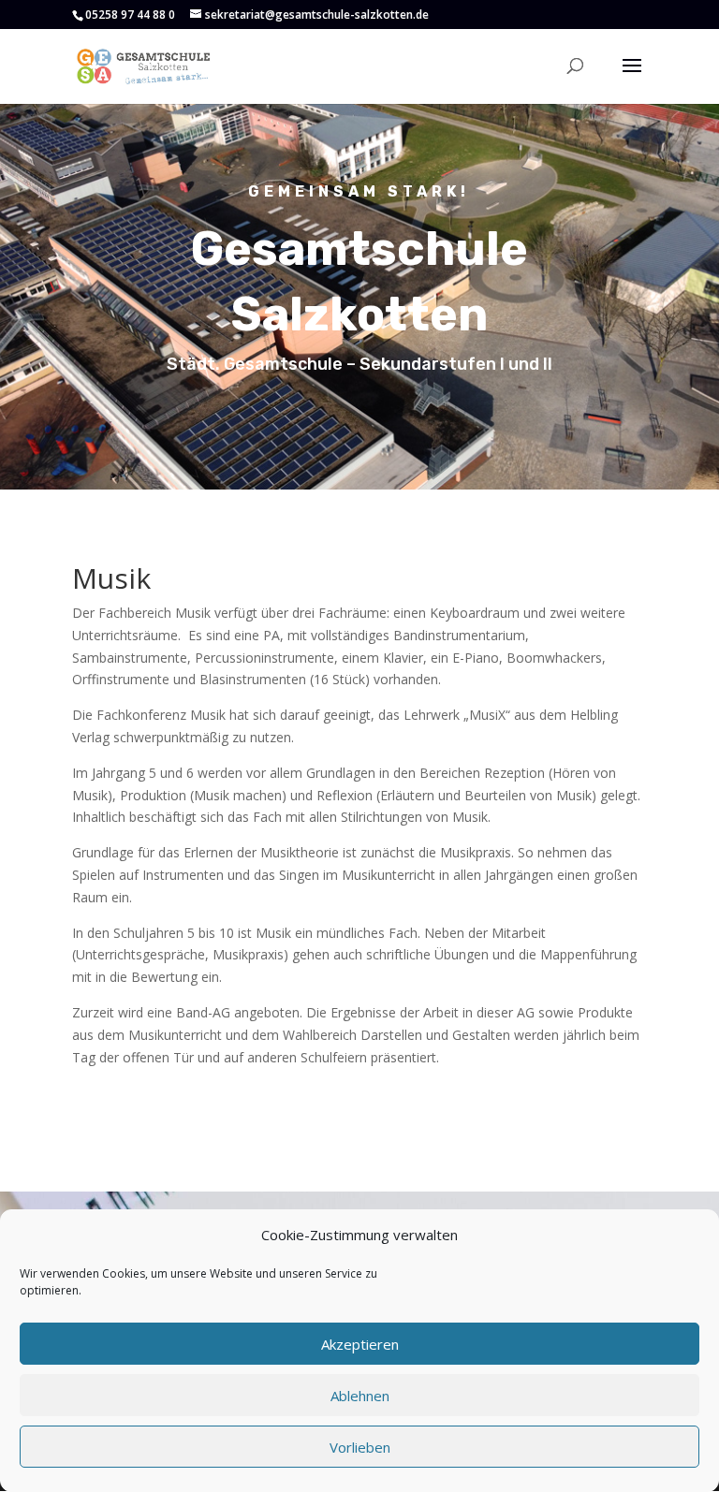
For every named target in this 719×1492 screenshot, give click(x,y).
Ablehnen (359, 1395)
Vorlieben (360, 1447)
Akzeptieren (360, 1344)
